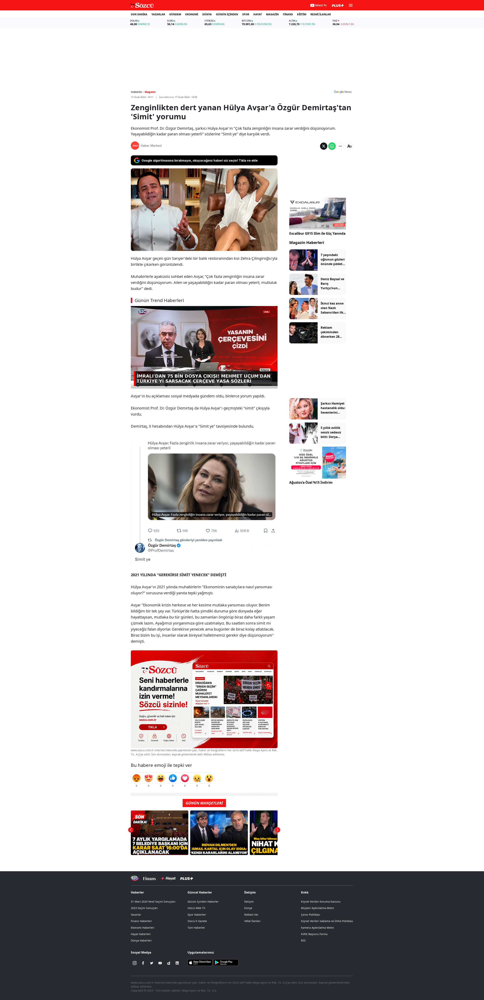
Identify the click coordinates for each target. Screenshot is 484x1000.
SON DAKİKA (139, 14)
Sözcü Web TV (196, 908)
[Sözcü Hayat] (168, 878)
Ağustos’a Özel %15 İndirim (311, 482)
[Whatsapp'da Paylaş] (332, 146)
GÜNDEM (175, 14)
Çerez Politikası (310, 914)
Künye (248, 908)
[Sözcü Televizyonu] (135, 878)
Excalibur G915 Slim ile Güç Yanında (317, 233)
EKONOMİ (191, 14)
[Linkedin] (177, 963)
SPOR (245, 14)
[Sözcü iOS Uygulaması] (200, 962)
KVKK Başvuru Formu (314, 934)
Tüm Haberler (196, 927)
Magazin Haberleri (306, 242)
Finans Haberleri (141, 921)
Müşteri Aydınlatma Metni (317, 908)
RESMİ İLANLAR (320, 14)
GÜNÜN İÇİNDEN (227, 14)
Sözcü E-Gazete (197, 921)
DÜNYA (207, 14)
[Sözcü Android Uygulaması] (225, 962)
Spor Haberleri (197, 914)
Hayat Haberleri (141, 934)
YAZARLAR (158, 14)
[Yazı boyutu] (349, 146)
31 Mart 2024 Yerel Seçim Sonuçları (153, 901)
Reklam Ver (251, 914)
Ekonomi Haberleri (142, 927)
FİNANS (288, 14)
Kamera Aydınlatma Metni (317, 927)
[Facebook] (143, 963)
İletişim (249, 901)
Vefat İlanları (252, 921)
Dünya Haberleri (141, 940)
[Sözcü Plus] (186, 878)
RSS (303, 940)
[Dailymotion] (168, 963)
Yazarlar (136, 914)
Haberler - (137, 92)
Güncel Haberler (200, 892)
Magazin (150, 92)
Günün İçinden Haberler (203, 901)
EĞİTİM (301, 14)
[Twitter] (151, 963)
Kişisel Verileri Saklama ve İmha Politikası (327, 921)
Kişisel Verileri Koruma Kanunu (321, 901)
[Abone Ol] (342, 91)
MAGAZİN (272, 14)
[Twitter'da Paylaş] (323, 146)
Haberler (137, 892)
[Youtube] (160, 963)
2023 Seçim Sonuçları (144, 908)
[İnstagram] (134, 963)
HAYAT (257, 14)
